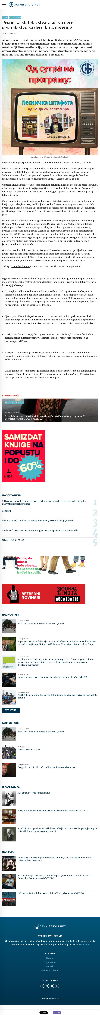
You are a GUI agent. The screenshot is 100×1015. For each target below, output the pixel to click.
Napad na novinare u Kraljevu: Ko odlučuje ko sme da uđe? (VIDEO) (52, 677)
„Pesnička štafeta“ (20, 266)
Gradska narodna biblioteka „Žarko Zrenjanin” (26, 250)
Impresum (50, 962)
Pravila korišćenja (50, 970)
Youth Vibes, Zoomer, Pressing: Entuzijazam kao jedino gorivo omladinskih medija (57, 696)
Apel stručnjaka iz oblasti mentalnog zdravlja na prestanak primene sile (40, 530)
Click (57, 1012)
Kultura (11, 17)
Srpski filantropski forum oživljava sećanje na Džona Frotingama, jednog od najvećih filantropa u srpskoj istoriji (58, 830)
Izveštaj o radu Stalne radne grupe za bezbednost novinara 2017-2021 (53, 810)
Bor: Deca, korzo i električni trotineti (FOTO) (41, 623)
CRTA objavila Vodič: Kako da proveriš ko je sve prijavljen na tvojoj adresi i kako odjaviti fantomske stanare (44, 502)
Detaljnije (84, 944)
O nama (50, 958)
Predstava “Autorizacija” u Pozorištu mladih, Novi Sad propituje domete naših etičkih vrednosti (55, 859)
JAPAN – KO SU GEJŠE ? (14, 540)
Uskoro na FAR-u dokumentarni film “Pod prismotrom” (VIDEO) (51, 893)
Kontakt (50, 966)
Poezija (18, 17)
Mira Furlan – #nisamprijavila (34, 792)
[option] (50, 107)
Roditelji (6, 511)
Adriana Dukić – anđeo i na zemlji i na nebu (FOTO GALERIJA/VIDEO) (37, 520)
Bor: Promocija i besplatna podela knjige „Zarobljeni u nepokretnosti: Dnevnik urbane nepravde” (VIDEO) (54, 877)
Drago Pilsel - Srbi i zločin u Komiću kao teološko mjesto (47, 767)
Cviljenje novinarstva (29, 749)
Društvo (5, 17)
